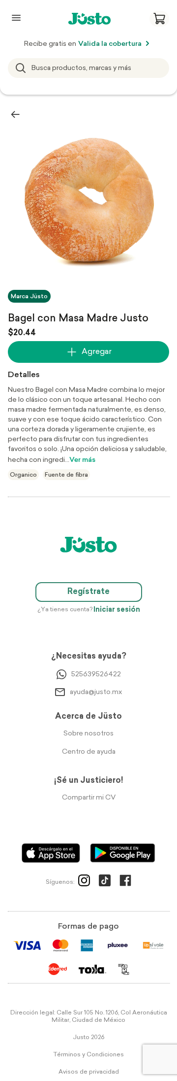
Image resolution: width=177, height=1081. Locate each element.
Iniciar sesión (116, 610)
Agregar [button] (97, 352)
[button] (159, 19)
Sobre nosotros (88, 733)
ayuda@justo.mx (96, 692)
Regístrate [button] (88, 592)
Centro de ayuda (89, 752)
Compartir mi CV (89, 798)
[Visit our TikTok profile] (105, 882)
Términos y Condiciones (88, 1055)
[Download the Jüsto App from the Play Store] (122, 853)
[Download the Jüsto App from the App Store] (51, 853)
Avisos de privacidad (89, 1072)
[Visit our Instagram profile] (84, 882)
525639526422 (96, 674)
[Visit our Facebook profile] (125, 882)
